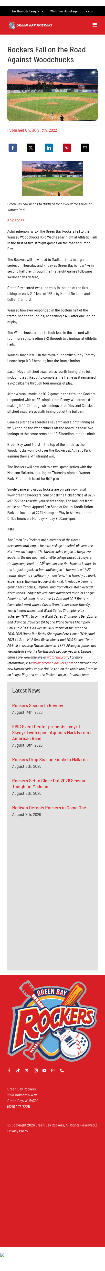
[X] (30, 147)
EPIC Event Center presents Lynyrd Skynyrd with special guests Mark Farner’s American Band (52, 732)
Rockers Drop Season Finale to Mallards (50, 759)
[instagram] (36, 1070)
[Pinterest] (67, 147)
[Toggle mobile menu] (95, 24)
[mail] (53, 1070)
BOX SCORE (15, 220)
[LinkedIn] (48, 147)
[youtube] (44, 1070)
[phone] (62, 1070)
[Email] (85, 147)
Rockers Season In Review (37, 705)
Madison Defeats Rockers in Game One (49, 807)
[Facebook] (12, 147)
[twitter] (27, 1070)
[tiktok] (18, 1070)
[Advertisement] (48, 869)
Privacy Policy (17, 1130)
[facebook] (9, 1070)
